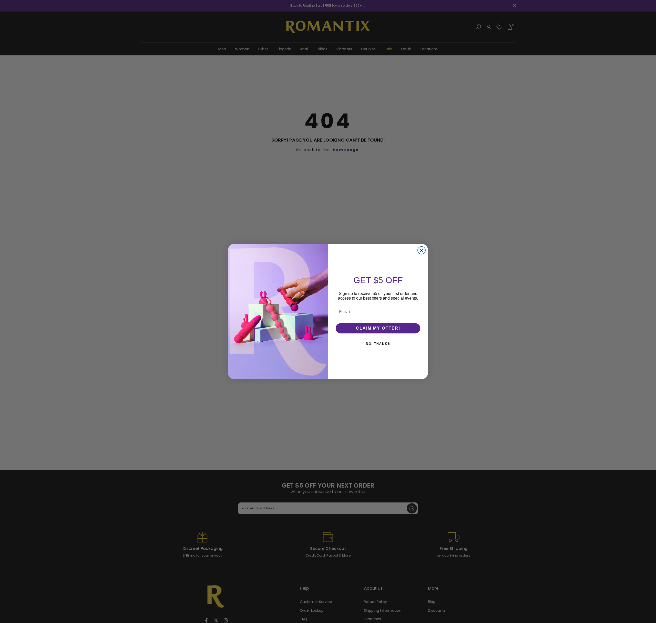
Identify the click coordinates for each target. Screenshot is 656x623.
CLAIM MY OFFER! (378, 328)
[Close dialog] (421, 250)
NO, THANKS (378, 343)
